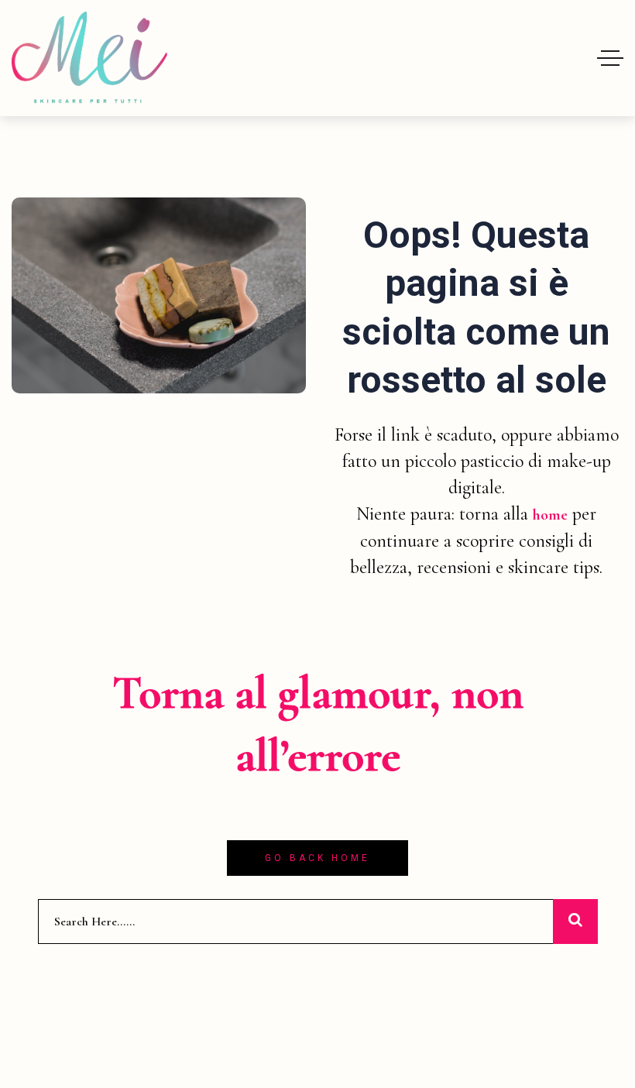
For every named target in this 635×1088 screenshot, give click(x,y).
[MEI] (89, 58)
